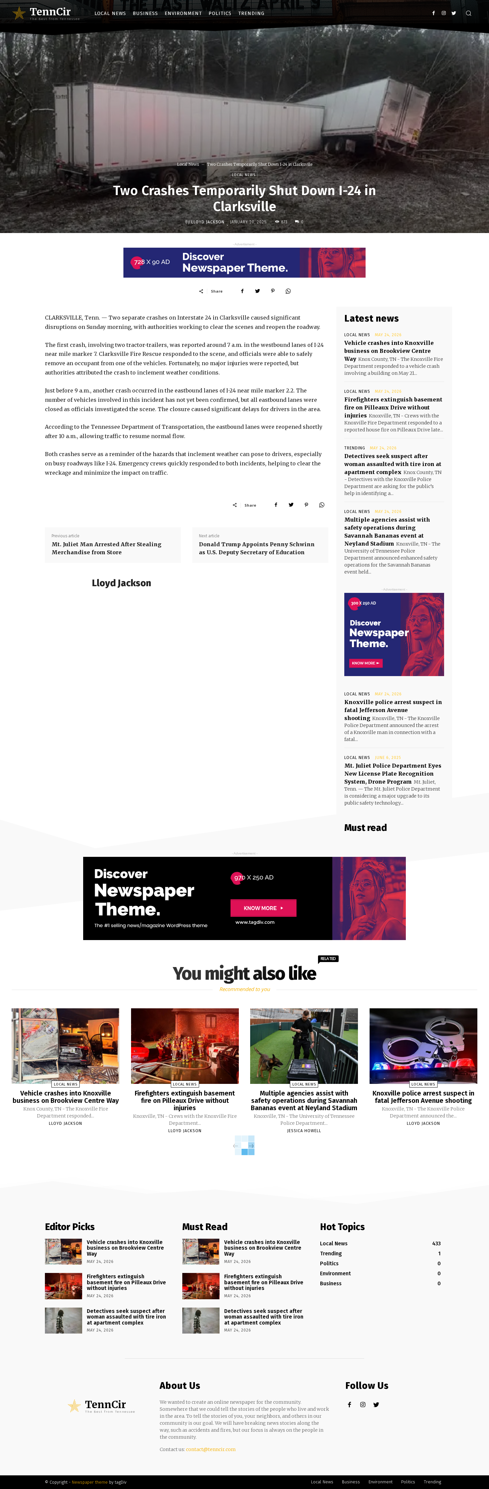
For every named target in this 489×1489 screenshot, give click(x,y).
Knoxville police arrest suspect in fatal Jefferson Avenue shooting (393, 710)
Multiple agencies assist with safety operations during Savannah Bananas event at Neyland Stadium (304, 1100)
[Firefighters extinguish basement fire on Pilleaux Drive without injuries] (185, 1046)
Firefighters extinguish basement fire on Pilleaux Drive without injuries (393, 407)
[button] (468, 14)
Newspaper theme (90, 1482)
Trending (354, 448)
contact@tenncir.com (211, 1449)
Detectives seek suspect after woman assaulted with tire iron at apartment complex (392, 464)
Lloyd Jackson (208, 222)
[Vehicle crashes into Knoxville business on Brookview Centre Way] (65, 1046)
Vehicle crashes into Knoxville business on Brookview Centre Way (389, 351)
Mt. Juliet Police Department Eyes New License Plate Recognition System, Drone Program (392, 773)
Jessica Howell (304, 1130)
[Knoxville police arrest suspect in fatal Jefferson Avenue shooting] (423, 1046)
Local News (188, 164)
